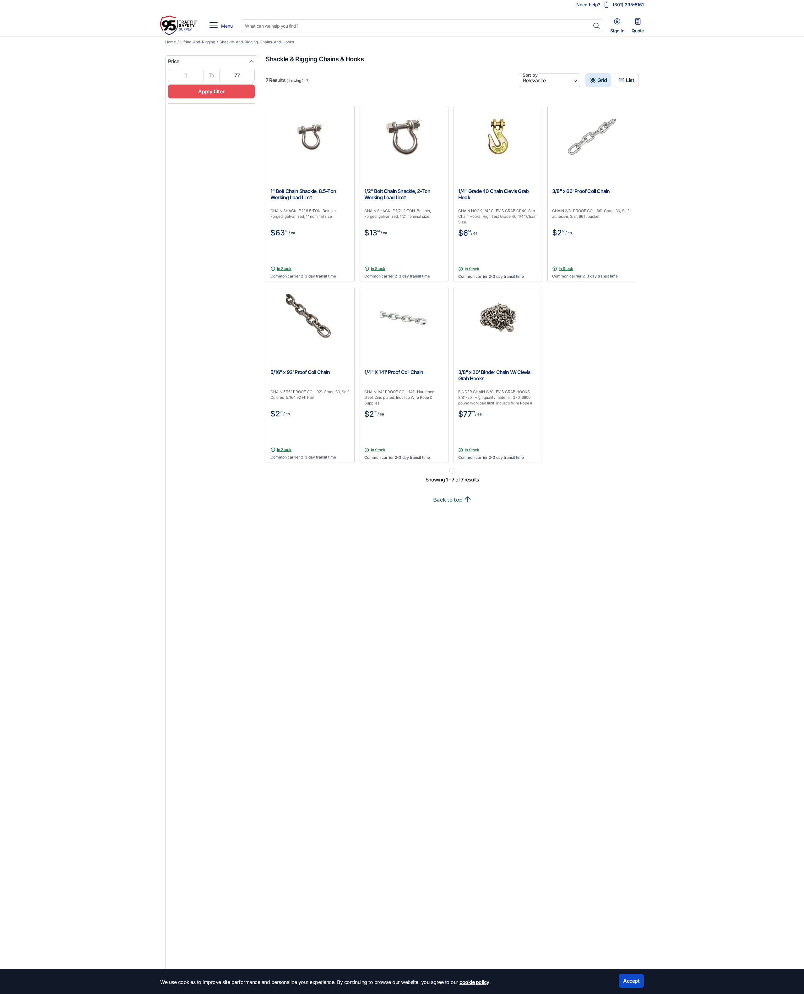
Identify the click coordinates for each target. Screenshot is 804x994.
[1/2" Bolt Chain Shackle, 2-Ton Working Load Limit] (404, 140)
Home (170, 42)
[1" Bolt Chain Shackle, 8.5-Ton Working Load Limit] (310, 140)
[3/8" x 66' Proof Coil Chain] (592, 140)
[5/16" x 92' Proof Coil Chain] (310, 321)
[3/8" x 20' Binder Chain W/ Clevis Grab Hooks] (498, 321)
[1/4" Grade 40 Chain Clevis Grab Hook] (498, 140)
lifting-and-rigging (197, 42)
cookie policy (474, 982)
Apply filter (211, 91)
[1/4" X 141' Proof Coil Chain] (404, 321)
